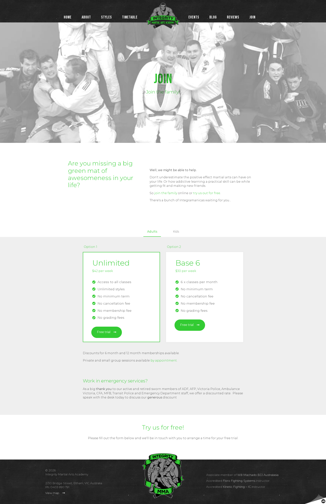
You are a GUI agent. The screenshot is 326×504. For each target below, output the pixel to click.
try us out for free (206, 193)
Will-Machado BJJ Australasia (257, 475)
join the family (165, 193)
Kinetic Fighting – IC (237, 487)
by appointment (164, 360)
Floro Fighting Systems (239, 481)
